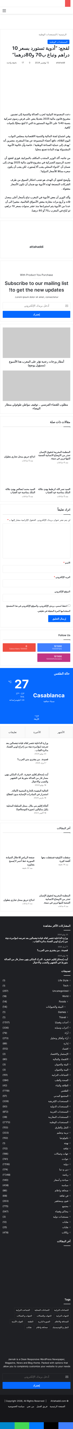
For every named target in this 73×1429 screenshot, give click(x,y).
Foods (62, 1001)
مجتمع (65, 1206)
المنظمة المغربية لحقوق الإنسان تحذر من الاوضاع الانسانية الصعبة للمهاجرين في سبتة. (54, 455)
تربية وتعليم (62, 1132)
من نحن (30, 1406)
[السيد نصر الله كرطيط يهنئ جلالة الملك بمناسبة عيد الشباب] (54, 477)
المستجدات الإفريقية (58, 1101)
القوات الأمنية (17, 1321)
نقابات (65, 1227)
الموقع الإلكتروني (62, 591)
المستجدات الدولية (59, 1106)
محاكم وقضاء (61, 1211)
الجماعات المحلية (42, 1310)
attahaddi (60, 62)
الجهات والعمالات (44, 1315)
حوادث (65, 1159)
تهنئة (66, 1143)
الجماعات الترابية (60, 1075)
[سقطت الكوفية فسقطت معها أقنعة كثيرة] (54, 845)
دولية (65, 1164)
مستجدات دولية (60, 1216)
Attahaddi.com (58, 1401)
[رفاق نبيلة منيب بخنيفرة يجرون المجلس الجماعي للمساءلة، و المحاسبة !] (36, 1285)
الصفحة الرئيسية (57, 1406)
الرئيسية (63, 34)
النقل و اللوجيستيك (60, 1327)
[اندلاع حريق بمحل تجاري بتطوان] (19, 441)
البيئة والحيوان (61, 1064)
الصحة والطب (61, 1080)
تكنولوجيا (64, 1138)
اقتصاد (65, 1048)
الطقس (64, 1090)
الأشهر (61, 732)
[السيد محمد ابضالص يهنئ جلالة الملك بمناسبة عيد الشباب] (19, 477)
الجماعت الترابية (23, 1310)
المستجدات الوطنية (48, 34)
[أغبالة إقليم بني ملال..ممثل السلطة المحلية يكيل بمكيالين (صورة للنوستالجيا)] (60, 810)
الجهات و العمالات (24, 1315)
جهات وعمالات (61, 1153)
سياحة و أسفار (61, 1180)
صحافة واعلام (61, 1190)
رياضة (65, 1174)
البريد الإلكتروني (62, 577)
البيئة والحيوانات (54, 1006)
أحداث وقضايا (61, 1022)
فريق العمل (41, 1406)
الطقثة (30, 1321)
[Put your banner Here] (36, 21)
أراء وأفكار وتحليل (59, 1038)
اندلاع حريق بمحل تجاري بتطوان (19, 456)
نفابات (65, 1222)
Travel (62, 1017)
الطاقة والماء (62, 1085)
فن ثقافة (64, 1195)
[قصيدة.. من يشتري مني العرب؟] (60, 764)
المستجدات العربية (59, 1111)
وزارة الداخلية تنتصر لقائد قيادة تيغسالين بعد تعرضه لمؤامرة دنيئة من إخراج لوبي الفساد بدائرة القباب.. (27, 747)
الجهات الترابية (62, 1315)
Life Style (63, 980)
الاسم (66, 562)
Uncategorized (60, 991)
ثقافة (65, 1148)
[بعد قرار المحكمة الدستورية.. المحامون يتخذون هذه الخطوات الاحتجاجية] (59, 1255)
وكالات (65, 1232)
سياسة (65, 1185)
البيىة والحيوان (61, 1069)
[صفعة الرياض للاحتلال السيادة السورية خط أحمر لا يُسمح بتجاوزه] (18, 845)
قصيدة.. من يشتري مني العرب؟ (32, 759)
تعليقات (12, 732)
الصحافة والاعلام (62, 1321)
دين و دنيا (63, 1169)
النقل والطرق (61, 1127)
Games (62, 1012)
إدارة (66, 1043)
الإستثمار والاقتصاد (59, 1054)
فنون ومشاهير (61, 1201)
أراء (66, 1033)
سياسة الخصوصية (16, 1406)
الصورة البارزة (44, 1321)
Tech (65, 985)
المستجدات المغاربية (58, 1117)
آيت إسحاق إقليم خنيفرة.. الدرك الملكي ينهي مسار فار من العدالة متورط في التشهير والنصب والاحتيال (26, 778)
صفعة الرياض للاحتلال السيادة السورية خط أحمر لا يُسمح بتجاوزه (20, 861)
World (65, 996)
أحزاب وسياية (61, 1027)
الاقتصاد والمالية (60, 1059)
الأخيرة (37, 732)
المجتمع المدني (61, 1096)
